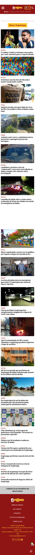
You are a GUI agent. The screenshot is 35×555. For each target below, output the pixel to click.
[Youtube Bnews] (22, 539)
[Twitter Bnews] (16, 539)
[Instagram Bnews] (19, 539)
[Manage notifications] (31, 551)
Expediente (17, 513)
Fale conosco (17, 509)
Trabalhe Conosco (17, 505)
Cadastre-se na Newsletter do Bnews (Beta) (17, 489)
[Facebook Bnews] (13, 539)
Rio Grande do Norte (14, 11)
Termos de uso (17, 521)
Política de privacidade (17, 517)
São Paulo (28, 11)
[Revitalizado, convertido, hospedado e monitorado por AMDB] (32, 544)
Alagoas (22, 11)
